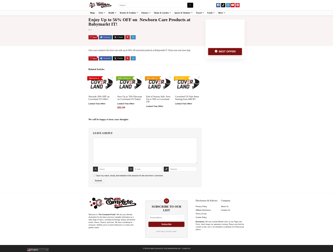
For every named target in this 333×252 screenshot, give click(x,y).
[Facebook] (218, 5)
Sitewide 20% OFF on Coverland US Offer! (99, 97)
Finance (144, 13)
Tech (100, 13)
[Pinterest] (237, 5)
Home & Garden (161, 13)
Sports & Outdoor (182, 13)
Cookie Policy (201, 217)
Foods (210, 13)
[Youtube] (232, 5)
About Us (225, 206)
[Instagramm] (228, 5)
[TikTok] (223, 5)
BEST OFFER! (227, 51)
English (34, 250)
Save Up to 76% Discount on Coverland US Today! (129, 97)
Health (111, 13)
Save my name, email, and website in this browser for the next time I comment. (129, 175)
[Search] (190, 5)
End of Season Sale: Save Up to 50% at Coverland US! (158, 99)
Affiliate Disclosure (203, 210)
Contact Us (225, 210)
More (220, 13)
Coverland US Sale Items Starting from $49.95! (187, 97)
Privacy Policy (201, 206)
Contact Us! (186, 248)
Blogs (92, 13)
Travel (199, 13)
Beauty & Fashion (128, 13)
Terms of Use (201, 214)
